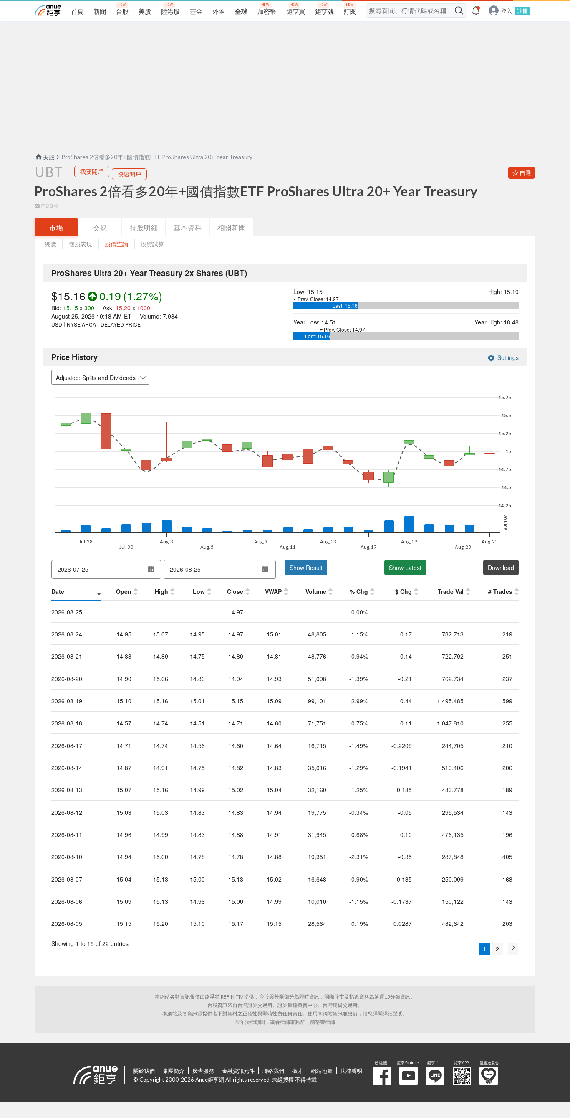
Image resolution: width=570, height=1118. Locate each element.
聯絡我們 (273, 1070)
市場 (56, 227)
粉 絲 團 (382, 1076)
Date (57, 591)
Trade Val (451, 591)
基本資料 (188, 227)
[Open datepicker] (151, 569)
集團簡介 (173, 1070)
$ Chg (403, 591)
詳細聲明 (393, 1013)
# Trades (500, 591)
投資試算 (152, 244)
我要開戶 (91, 171)
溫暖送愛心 (488, 1076)
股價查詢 (116, 244)
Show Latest (405, 567)
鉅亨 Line (435, 1076)
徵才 (297, 1070)
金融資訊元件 (238, 1070)
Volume (315, 591)
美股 (49, 156)
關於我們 (144, 1070)
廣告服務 (203, 1070)
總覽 (50, 244)
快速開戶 (129, 173)
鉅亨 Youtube (408, 1076)
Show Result (306, 567)
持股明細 (144, 227)
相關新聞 (231, 227)
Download (501, 567)
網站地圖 (322, 1070)
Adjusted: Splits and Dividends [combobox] (96, 377)
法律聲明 (351, 1070)
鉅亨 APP (462, 1076)
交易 (100, 227)
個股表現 (80, 244)
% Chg (359, 591)
